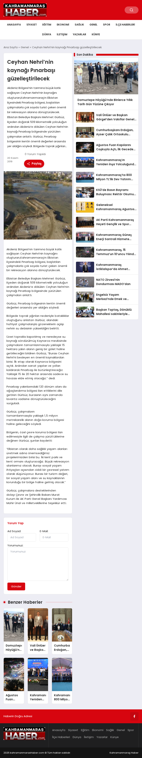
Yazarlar (79, 34)
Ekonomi (63, 24)
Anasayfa (14, 24)
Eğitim (46, 24)
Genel (93, 24)
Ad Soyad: (14, 531)
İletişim (62, 34)
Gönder (16, 586)
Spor (106, 24)
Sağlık (79, 24)
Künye (96, 34)
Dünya (46, 34)
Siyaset (31, 24)
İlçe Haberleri (125, 24)
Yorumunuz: (15, 545)
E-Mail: (44, 531)
